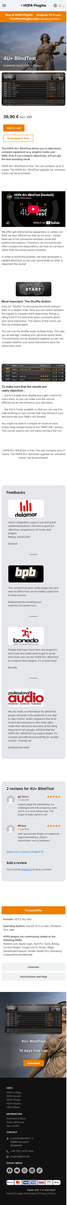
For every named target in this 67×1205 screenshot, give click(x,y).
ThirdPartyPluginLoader (34, 18)
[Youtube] (17, 1170)
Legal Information (27, 1193)
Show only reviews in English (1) (25, 851)
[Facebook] (10, 1170)
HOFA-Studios (14, 1103)
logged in (26, 869)
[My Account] (55, 6)
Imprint (11, 1193)
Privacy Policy (47, 1193)
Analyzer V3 (49, 14)
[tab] (33, 910)
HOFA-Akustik (14, 1096)
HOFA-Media (13, 1107)
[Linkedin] (32, 1170)
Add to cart (14, 128)
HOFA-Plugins (14, 1099)
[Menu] (7, 5)
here (34, 605)
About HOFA (13, 1126)
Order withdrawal (15, 1122)
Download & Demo (16, 1118)
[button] (61, 5)
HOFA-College (14, 1092)
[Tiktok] (39, 1170)
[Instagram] (24, 1170)
